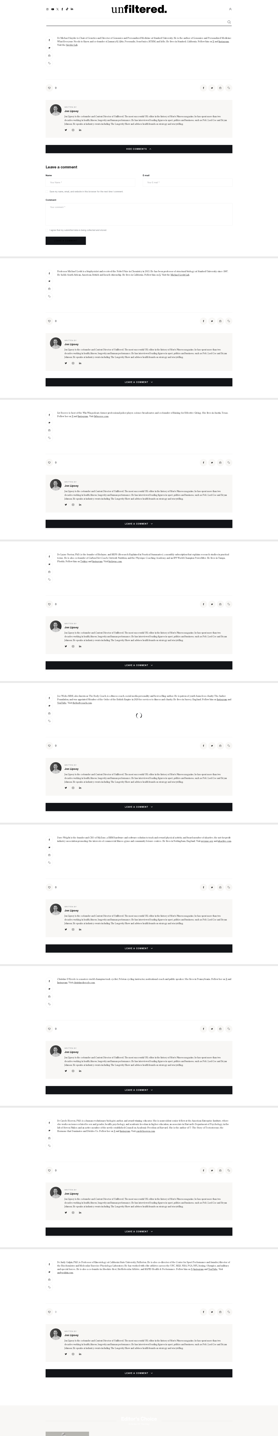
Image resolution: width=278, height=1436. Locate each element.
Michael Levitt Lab (180, 275)
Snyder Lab (71, 45)
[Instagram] (47, 9)
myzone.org (207, 841)
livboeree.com (101, 416)
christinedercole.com (84, 983)
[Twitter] (57, 9)
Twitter (84, 561)
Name (49, 175)
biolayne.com (115, 561)
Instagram (224, 42)
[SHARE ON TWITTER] (49, 47)
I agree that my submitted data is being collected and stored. (78, 230)
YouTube (61, 703)
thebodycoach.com (82, 703)
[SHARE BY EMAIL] (49, 55)
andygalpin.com (65, 1273)
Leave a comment (137, 382)
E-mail (146, 175)
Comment (51, 200)
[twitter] (65, 130)
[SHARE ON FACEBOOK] (49, 40)
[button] (49, 63)
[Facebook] (62, 9)
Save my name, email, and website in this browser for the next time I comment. (86, 192)
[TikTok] (67, 9)
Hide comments (137, 149)
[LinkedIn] (71, 9)
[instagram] (73, 130)
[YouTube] (52, 9)
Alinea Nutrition (195, 1411)
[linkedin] (80, 130)
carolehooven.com (145, 1131)
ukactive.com (224, 841)
